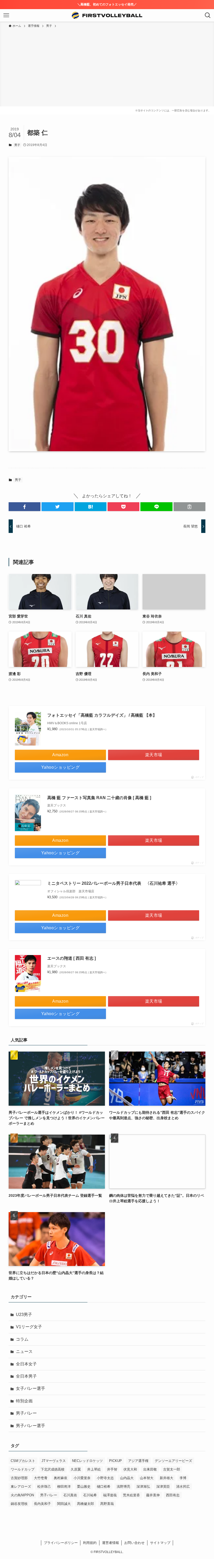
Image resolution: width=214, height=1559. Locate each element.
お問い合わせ (134, 1543)
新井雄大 (166, 1478)
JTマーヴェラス (53, 1461)
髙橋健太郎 (85, 1504)
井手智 (112, 1469)
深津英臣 (163, 1486)
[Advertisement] (107, 67)
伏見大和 (130, 1469)
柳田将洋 (64, 1486)
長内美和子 (42, 1504)
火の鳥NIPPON (22, 1495)
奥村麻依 (60, 1478)
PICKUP (115, 1461)
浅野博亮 (123, 1486)
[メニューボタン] (6, 15)
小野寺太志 (105, 1478)
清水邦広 (183, 1486)
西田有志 (173, 1495)
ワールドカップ (22, 1469)
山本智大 (146, 1478)
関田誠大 (64, 1504)
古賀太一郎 (171, 1469)
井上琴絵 (94, 1469)
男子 (17, 145)
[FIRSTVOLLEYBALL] (107, 15)
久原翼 (76, 1469)
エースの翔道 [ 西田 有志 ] (71, 958)
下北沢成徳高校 (52, 1469)
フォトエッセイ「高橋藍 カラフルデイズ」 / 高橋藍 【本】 (102, 715)
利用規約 (90, 1543)
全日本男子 (26, 1376)
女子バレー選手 (30, 1388)
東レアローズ (21, 1486)
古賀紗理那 (19, 1478)
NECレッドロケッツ (87, 1461)
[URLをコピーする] (189, 506)
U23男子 (24, 1314)
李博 (183, 1478)
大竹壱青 (40, 1478)
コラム (22, 1339)
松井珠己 (44, 1486)
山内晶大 (127, 1478)
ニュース (24, 1351)
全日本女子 (26, 1364)
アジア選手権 (138, 1461)
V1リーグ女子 (29, 1327)
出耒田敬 (150, 1469)
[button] (24, 506)
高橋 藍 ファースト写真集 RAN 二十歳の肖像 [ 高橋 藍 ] (99, 798)
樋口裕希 (103, 1486)
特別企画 (24, 1401)
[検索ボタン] (207, 15)
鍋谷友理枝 (19, 1504)
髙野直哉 (107, 1504)
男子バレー (26, 1413)
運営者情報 (110, 1543)
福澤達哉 (110, 1495)
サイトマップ (160, 1543)
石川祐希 (90, 1495)
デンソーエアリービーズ (173, 1461)
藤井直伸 (153, 1495)
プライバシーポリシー (61, 1543)
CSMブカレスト (23, 1461)
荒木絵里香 (131, 1495)
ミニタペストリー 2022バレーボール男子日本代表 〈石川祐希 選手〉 (113, 883)
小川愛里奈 (82, 1478)
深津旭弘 (143, 1486)
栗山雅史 (84, 1486)
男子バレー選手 (30, 1425)
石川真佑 (70, 1495)
